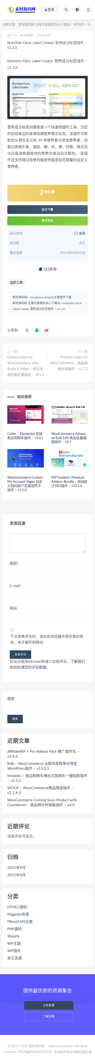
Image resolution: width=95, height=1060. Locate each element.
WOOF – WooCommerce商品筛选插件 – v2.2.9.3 (40, 790)
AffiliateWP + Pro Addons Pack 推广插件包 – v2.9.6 (43, 754)
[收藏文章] (27, 330)
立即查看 (49, 1005)
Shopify (13, 936)
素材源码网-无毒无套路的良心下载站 (44, 24)
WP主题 (14, 943)
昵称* (14, 563)
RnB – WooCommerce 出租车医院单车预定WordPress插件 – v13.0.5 (42, 766)
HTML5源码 (17, 907)
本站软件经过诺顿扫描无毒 (73, 1052)
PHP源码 (14, 929)
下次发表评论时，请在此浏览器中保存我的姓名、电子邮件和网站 (46, 639)
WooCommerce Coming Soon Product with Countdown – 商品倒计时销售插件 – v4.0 (42, 802)
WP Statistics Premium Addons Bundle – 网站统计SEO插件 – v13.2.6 (69, 482)
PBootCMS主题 (20, 922)
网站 (13, 608)
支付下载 (47, 209)
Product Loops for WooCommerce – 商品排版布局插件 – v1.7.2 (69, 363)
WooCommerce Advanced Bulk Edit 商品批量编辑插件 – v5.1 (68, 438)
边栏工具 (16, 282)
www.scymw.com (60, 1046)
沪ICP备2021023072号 (35, 1052)
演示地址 (47, 220)
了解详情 (49, 1016)
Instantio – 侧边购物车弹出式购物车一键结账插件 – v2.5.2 (47, 778)
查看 (81, 233)
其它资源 (14, 958)
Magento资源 (18, 914)
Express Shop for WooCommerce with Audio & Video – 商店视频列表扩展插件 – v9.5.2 (25, 366)
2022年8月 (16, 875)
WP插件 (79, 24)
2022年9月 (16, 868)
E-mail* (15, 586)
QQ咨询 (49, 269)
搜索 (11, 699)
